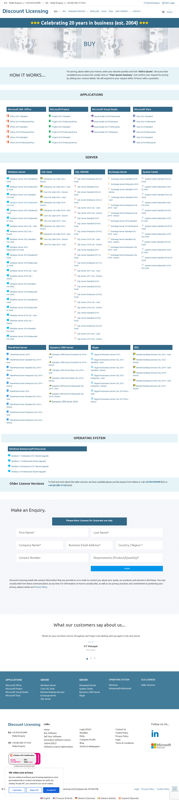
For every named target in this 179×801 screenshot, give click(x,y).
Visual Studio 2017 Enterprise (106, 132)
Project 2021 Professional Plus (64, 122)
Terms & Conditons (124, 743)
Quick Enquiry (153, 3)
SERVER (44, 679)
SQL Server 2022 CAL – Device (89, 213)
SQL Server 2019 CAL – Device (89, 245)
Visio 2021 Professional (146, 122)
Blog (82, 743)
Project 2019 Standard (61, 127)
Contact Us (120, 729)
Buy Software (50, 733)
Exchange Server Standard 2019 (124, 179)
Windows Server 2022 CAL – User (23, 226)
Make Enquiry (15, 3)
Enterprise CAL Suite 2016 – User (57, 234)
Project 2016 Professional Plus (64, 143)
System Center (86, 689)
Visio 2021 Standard (144, 116)
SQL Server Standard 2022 (88, 187)
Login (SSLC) (85, 729)
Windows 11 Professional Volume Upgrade (28, 461)
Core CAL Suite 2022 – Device (56, 192)
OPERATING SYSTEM (119, 679)
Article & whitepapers (90, 746)
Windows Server (48, 685)
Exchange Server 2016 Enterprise (124, 226)
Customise (17, 790)
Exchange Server (48, 695)
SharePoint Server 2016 (19, 391)
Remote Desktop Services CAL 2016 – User (153, 381)
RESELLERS (94, 11)
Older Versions (148, 685)
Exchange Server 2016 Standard (124, 221)
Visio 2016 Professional (146, 143)
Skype (82, 695)
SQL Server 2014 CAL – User (88, 334)
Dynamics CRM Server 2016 (65, 401)
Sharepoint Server (87, 685)
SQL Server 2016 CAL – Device (89, 307)
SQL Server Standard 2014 (88, 313)
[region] (34, 782)
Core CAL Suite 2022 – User (55, 197)
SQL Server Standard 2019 (88, 218)
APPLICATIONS (14, 679)
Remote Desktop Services (52, 692)
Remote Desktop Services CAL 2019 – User (153, 368)
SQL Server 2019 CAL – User (88, 239)
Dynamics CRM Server (89, 692)
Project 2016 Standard (61, 137)
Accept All (51, 790)
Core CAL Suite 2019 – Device (56, 216)
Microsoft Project (14, 689)
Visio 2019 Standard (144, 127)
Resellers (84, 733)
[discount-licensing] (26, 12)
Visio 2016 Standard (144, 137)
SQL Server (45, 699)
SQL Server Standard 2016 (88, 281)
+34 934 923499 (32, 3)
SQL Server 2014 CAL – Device (89, 339)
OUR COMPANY (121, 11)
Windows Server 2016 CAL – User (23, 315)
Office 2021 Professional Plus (22, 122)
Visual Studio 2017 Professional (107, 127)
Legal (117, 739)
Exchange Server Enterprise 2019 (125, 184)
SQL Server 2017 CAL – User (88, 271)
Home (47, 729)
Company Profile (87, 739)
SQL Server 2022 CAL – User (88, 208)
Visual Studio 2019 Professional (107, 116)
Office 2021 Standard (19, 116)
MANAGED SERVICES (76, 11)
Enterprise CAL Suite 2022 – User (57, 187)
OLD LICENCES (148, 679)
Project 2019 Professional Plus (64, 132)
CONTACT (137, 11)
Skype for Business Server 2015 (107, 354)
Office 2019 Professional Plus (22, 132)
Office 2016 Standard (19, 137)
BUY (56, 11)
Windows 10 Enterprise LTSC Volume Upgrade (30, 466)
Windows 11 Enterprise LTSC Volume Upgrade (30, 456)
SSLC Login (169, 3)
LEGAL (104, 11)
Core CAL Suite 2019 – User (55, 221)
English (169, 12)
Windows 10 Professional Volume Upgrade (28, 472)
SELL (64, 11)
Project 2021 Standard (61, 116)
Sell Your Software (52, 736)
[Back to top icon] (174, 789)
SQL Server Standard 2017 (88, 250)
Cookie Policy (121, 733)
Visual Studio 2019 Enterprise (106, 122)
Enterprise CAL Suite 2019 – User (57, 210)
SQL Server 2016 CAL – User (88, 302)
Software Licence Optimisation (58, 747)
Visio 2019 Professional (146, 132)
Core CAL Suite (47, 689)
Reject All (34, 790)
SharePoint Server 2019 (20, 354)
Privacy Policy (40, 587)
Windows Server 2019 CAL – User (23, 271)
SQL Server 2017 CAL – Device (89, 276)
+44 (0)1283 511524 (76, 3)
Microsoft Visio (13, 695)
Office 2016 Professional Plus (22, 143)
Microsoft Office (13, 685)
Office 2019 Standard (19, 127)
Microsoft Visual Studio (17, 692)
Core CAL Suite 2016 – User (55, 245)
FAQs (111, 11)
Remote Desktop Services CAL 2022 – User (153, 354)
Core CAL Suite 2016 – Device (56, 239)
